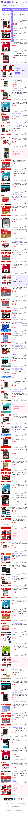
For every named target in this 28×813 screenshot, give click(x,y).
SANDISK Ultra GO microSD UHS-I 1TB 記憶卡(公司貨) (19, 253)
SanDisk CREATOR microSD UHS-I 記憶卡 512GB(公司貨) (19, 704)
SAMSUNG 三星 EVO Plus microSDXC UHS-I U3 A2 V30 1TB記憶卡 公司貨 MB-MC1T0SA (19, 370)
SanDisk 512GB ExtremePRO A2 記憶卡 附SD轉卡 (19, 579)
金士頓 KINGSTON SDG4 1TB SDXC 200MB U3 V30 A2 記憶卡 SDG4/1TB (19, 172)
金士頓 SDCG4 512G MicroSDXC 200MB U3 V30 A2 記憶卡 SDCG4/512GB (19, 485)
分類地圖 (19, 810)
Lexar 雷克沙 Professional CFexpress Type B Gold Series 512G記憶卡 (19, 81)
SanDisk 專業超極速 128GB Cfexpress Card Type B (19, 382)
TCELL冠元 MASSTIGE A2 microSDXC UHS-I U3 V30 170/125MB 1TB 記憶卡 (19, 555)
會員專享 (11, 35)
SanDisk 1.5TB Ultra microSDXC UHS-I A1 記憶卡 (19, 116)
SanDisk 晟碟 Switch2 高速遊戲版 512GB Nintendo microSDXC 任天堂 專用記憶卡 (19, 416)
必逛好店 (11, 28)
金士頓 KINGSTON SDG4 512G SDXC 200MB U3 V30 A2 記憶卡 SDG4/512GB (19, 600)
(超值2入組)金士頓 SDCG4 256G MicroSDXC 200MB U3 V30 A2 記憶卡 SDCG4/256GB (19, 566)
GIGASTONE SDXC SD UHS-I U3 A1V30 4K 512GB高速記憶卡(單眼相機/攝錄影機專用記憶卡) (19, 393)
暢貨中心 (11, 16)
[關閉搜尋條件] (7, 5)
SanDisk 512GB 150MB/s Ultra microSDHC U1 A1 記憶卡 (19, 774)
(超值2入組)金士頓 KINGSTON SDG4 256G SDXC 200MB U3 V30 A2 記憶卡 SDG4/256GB (19, 508)
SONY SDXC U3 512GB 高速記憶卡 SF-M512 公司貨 (19, 218)
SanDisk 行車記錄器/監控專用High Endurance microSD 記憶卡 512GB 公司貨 (19, 519)
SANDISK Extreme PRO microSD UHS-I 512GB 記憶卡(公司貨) (19, 473)
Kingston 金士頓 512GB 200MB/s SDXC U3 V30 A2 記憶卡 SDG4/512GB (19, 739)
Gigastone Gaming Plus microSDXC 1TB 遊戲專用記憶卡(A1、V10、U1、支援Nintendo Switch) (19, 243)
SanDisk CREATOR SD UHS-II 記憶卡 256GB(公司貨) (19, 334)
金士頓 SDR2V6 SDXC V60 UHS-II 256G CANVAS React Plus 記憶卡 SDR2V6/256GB (19, 751)
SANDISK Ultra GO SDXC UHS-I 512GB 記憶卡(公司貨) (19, 589)
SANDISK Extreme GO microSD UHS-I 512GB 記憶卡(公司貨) (19, 612)
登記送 (11, 13)
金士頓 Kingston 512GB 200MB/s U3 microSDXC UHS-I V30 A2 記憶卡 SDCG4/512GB (19, 681)
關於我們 (14, 806)
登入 (24, 2)
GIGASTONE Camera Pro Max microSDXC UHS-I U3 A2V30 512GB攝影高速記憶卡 (19, 625)
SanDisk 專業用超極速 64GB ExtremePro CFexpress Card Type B (19, 729)
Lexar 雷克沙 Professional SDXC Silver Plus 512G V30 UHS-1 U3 (19, 694)
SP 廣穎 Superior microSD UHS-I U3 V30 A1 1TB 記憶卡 (19, 635)
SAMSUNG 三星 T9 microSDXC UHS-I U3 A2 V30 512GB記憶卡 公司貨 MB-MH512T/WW (19, 428)
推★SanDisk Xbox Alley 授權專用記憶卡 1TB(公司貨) (19, 312)
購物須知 (19, 806)
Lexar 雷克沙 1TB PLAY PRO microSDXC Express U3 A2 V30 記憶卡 (19, 347)
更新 (25, 803)
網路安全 (9, 810)
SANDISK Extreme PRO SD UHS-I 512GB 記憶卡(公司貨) (19, 438)
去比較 (17, 73)
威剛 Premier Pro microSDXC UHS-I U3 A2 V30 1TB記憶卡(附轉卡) (19, 357)
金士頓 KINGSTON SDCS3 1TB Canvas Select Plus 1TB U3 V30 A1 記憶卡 (19, 647)
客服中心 (8, 806)
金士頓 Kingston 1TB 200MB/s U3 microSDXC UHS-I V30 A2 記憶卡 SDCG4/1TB (19, 184)
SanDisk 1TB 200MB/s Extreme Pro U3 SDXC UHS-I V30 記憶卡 (19, 54)
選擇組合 (24, 516)
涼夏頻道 (11, 25)
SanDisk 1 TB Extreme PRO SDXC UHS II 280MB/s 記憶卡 (19, 21)
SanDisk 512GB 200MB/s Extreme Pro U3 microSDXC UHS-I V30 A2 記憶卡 (19, 496)
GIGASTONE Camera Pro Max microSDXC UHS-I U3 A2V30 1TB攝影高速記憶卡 (19, 197)
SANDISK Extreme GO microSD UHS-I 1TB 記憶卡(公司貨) (19, 207)
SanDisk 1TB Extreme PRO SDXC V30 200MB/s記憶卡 (19, 92)
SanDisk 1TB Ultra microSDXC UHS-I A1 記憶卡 (19, 301)
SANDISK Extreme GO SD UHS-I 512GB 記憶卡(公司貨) (19, 461)
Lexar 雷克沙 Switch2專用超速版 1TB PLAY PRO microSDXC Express (19, 139)
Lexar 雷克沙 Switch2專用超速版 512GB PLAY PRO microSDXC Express (19, 544)
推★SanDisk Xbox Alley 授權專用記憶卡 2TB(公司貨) (19, 32)
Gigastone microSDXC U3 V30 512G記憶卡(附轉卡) (19, 671)
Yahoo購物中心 (10, 2)
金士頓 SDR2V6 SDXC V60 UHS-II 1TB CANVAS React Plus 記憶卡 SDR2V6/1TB (19, 42)
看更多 (11, 41)
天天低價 (11, 22)
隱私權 (14, 810)
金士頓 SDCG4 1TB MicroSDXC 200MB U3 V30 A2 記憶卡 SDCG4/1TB (19, 103)
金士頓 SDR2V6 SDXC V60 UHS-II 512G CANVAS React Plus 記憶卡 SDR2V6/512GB (19, 265)
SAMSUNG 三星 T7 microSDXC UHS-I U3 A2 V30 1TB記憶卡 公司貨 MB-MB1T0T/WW (19, 324)
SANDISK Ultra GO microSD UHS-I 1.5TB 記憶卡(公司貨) (19, 160)
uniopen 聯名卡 (18, 9)
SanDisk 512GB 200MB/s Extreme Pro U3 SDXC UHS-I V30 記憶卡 (19, 450)
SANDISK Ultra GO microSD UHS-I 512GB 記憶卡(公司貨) (19, 716)
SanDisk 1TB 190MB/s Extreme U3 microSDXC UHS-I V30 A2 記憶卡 (19, 230)
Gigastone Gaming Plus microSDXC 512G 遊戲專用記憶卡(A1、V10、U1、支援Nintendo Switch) (19, 764)
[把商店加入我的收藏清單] (26, 284)
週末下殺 (11, 32)
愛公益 (11, 38)
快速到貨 (11, 19)
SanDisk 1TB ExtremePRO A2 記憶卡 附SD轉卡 (19, 127)
